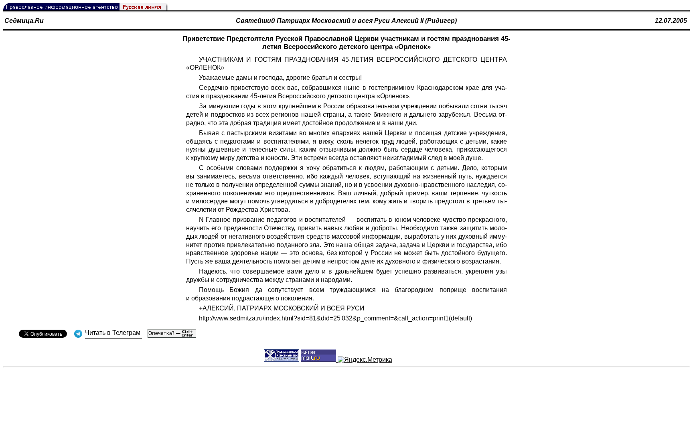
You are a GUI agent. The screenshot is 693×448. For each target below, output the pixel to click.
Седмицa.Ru (24, 20)
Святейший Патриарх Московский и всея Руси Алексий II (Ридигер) (346, 20)
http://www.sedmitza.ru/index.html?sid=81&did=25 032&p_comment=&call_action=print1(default (334, 318)
